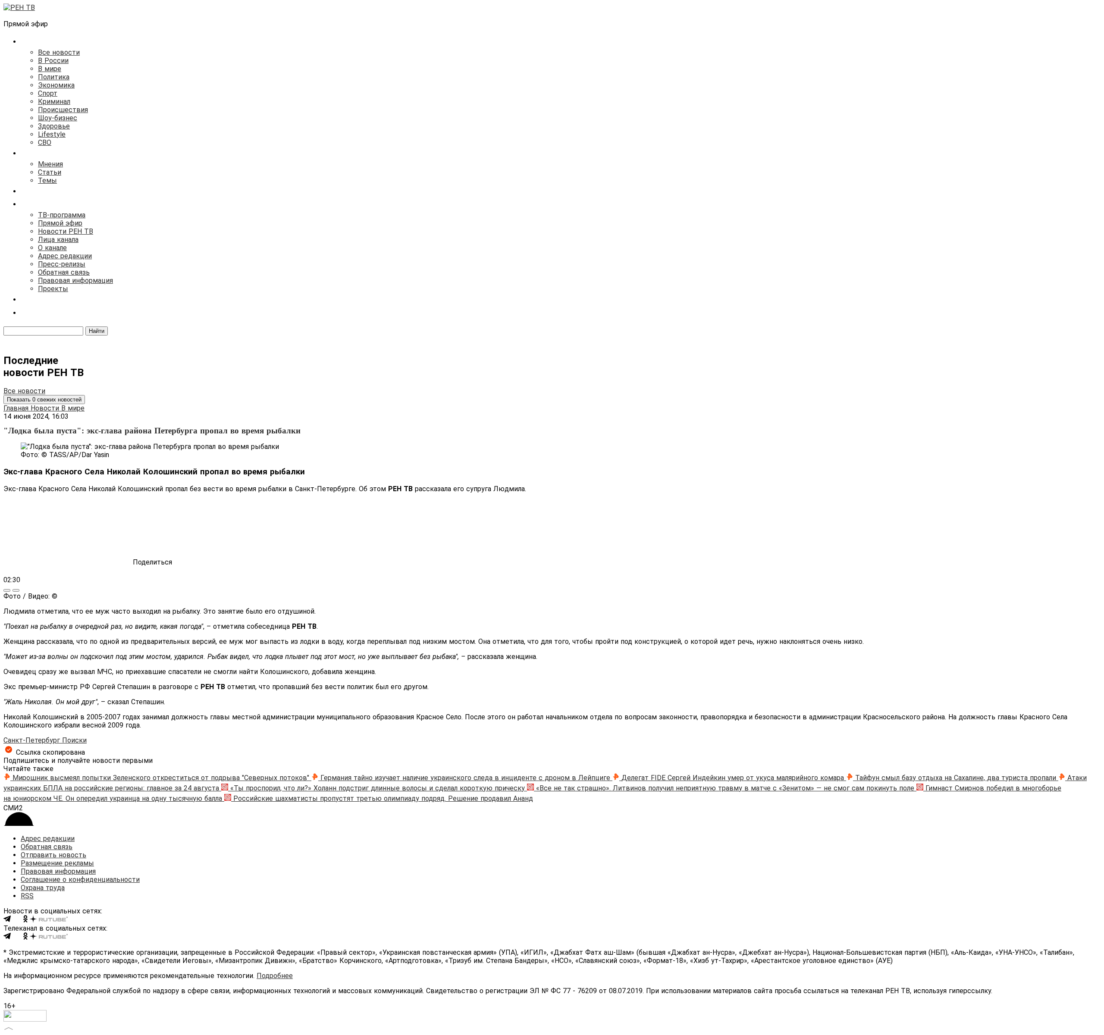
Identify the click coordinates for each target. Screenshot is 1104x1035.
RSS (27, 896)
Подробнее (275, 976)
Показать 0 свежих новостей (44, 399)
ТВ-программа (61, 215)
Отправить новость (53, 855)
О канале (52, 248)
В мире (49, 69)
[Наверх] (8, 1027)
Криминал (54, 101)
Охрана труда (43, 888)
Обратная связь (64, 272)
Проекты (53, 289)
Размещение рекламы (57, 863)
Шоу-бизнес (57, 118)
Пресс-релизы (61, 264)
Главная (17, 408)
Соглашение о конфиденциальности (80, 879)
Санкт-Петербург (32, 740)
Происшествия (63, 110)
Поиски (74, 740)
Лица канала (58, 239)
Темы (47, 180)
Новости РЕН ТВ (65, 231)
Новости (46, 408)
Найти (96, 331)
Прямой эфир (60, 223)
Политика (53, 77)
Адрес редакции (65, 256)
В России (53, 60)
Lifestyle (52, 134)
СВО (44, 142)
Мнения (50, 164)
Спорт (47, 93)
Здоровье (54, 126)
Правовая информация (75, 280)
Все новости (59, 52)
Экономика (56, 85)
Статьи (49, 172)
